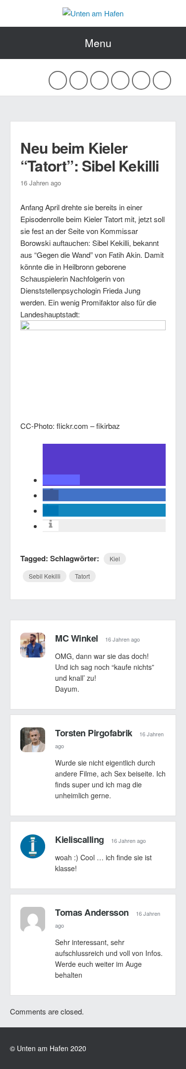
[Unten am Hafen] (93, 13)
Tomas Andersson (92, 912)
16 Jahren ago (122, 639)
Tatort (82, 576)
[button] (61, 480)
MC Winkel (76, 638)
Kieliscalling (79, 839)
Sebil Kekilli (45, 576)
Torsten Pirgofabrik (93, 732)
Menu (98, 42)
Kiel (115, 558)
